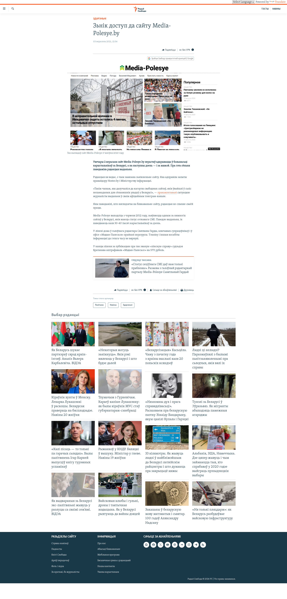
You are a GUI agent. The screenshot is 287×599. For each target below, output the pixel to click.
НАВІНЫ (276, 9)
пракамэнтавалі (167, 192)
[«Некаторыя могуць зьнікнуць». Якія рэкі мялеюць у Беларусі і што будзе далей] (120, 334)
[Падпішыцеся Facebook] (153, 545)
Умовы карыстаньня (108, 572)
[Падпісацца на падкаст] (175, 545)
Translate (280, 2)
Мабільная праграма (108, 555)
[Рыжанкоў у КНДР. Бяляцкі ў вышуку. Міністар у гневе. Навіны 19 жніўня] (120, 433)
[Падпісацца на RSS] (203, 545)
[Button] (169, 50)
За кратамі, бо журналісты (65, 572)
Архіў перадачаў (60, 560)
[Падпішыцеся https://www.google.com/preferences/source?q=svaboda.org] (146, 545)
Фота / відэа (57, 566)
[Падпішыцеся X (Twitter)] (160, 545)
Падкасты (56, 549)
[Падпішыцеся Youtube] (167, 545)
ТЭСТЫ (265, 9)
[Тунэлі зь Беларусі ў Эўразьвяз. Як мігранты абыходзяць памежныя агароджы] (214, 385)
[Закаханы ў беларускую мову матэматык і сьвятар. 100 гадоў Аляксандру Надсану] (167, 493)
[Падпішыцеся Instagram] (189, 545)
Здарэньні (99, 19)
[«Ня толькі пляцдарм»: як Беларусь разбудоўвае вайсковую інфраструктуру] (214, 493)
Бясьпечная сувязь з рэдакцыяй (114, 560)
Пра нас (101, 543)
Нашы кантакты (106, 566)
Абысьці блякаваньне (108, 549)
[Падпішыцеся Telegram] (196, 545)
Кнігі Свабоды (59, 555)
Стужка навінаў (59, 543)
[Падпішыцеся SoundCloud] (182, 545)
